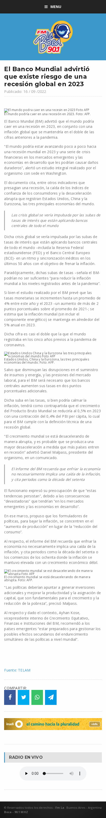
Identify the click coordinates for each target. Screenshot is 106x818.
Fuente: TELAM (17, 670)
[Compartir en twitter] (23, 697)
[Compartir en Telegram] (51, 697)
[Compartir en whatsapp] (37, 697)
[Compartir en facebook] (10, 697)
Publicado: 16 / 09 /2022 (25, 91)
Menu (55, 6)
